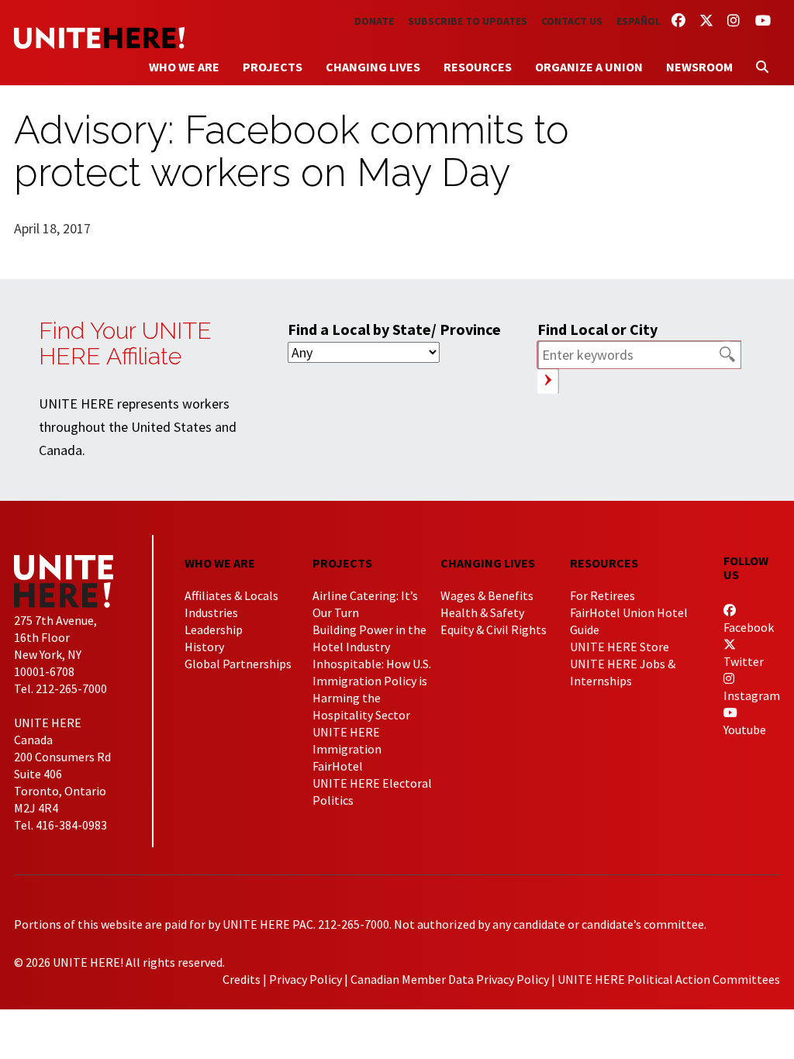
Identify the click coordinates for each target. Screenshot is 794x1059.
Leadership (214, 629)
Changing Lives (373, 66)
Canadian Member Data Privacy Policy (449, 979)
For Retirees (602, 595)
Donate (374, 21)
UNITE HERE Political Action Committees (669, 979)
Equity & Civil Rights (493, 629)
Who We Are (184, 66)
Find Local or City (597, 329)
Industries (211, 612)
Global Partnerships (238, 663)
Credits (242, 979)
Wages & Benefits (486, 595)
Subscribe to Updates (467, 21)
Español (638, 21)
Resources (478, 66)
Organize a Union (589, 66)
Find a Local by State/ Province (394, 329)
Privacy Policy (305, 979)
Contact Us (571, 21)
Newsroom (699, 66)
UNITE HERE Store (619, 646)
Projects (272, 66)
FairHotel (337, 766)
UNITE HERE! (99, 38)
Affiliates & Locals (231, 595)
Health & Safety (482, 612)
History (204, 646)
